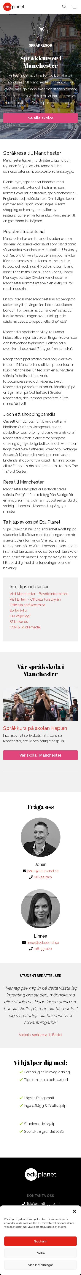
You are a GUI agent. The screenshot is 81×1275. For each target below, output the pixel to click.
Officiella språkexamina (27, 605)
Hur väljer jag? (20, 616)
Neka (41, 1253)
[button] (74, 1211)
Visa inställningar (40, 1265)
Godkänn (40, 1241)
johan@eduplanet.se (43, 871)
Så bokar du (19, 622)
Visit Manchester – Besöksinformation (39, 594)
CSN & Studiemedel (25, 627)
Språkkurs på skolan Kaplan (35, 728)
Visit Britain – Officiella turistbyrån (35, 599)
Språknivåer (18, 611)
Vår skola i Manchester (40, 755)
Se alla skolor (40, 118)
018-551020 (42, 877)
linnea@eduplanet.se (43, 943)
